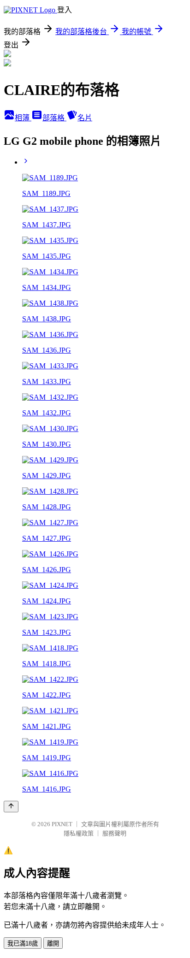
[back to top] (11, 806)
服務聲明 (114, 833)
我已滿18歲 (22, 943)
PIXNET (62, 824)
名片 (84, 118)
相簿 (23, 118)
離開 (53, 943)
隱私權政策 (79, 833)
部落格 (54, 118)
